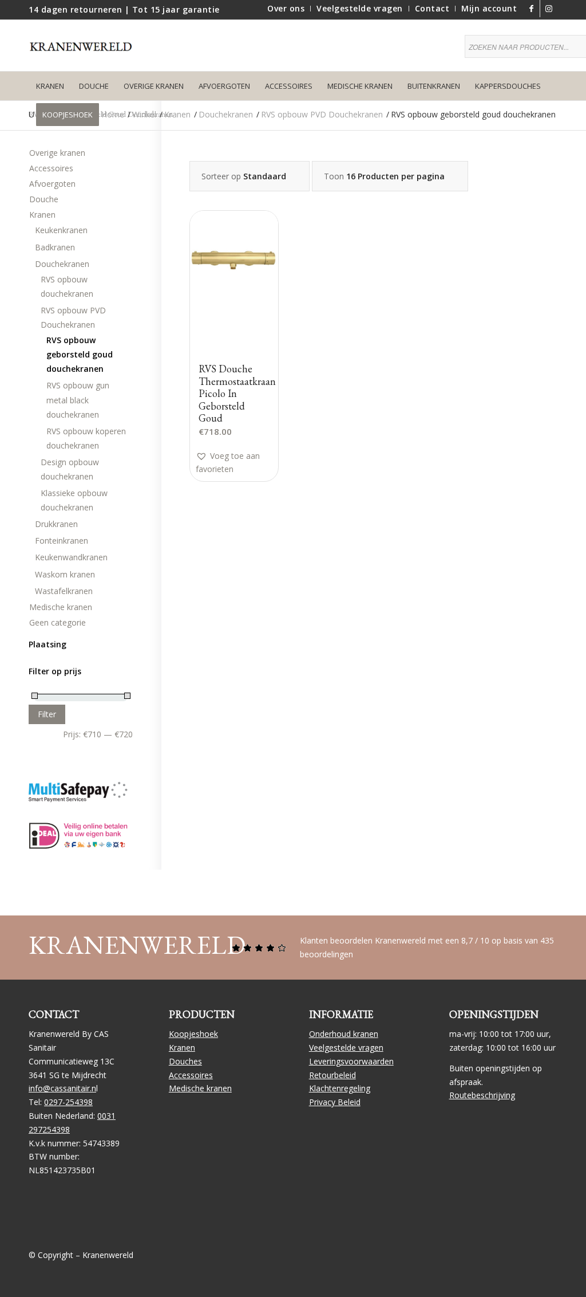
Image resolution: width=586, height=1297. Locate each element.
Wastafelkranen (64, 590)
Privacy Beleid (335, 1101)
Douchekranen (62, 263)
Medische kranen (60, 607)
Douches (185, 1061)
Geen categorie (57, 622)
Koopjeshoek (193, 1033)
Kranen (42, 214)
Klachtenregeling (339, 1088)
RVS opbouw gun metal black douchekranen (77, 399)
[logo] (86, 54)
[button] (240, 462)
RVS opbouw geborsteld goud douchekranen (79, 354)
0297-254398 (68, 1101)
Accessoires (51, 168)
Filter (47, 714)
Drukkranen (56, 523)
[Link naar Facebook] (531, 8)
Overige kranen (57, 152)
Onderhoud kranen (343, 1033)
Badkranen (55, 247)
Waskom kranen (65, 574)
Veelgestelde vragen (346, 1047)
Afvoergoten (52, 183)
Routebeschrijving (482, 1095)
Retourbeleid (332, 1075)
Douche (43, 199)
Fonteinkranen (61, 540)
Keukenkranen (61, 230)
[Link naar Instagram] (548, 8)
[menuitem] (286, 8)
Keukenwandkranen (71, 557)
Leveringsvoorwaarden (351, 1061)
